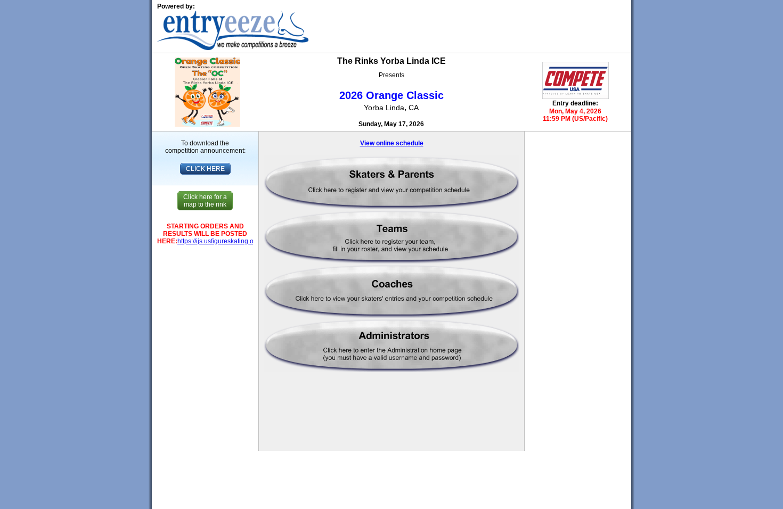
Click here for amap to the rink (205, 200)
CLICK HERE (205, 169)
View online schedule (391, 143)
